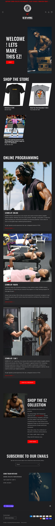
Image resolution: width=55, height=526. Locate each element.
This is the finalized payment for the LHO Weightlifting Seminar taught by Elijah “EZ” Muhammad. (14, 141)
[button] (2, 12)
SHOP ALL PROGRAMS (27, 382)
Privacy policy (24, 522)
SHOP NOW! (33, 441)
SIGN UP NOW (9, 228)
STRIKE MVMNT (40, 415)
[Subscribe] (38, 464)
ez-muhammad (9, 522)
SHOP (10, 62)
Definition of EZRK (9, 107)
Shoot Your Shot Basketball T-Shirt (39, 107)
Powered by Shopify (16, 522)
